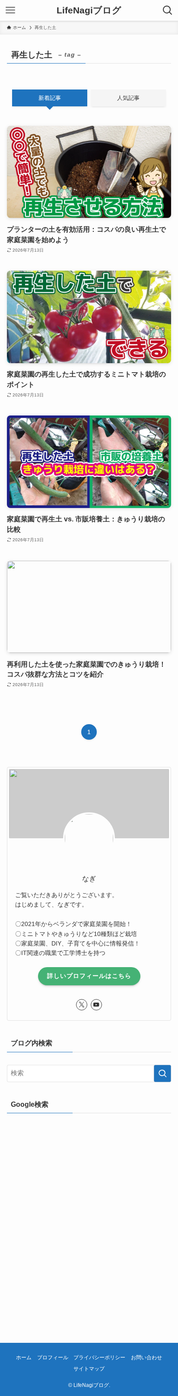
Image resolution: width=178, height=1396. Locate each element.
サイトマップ (89, 1369)
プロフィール (52, 1357)
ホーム (24, 1357)
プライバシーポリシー (99, 1357)
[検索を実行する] (162, 1073)
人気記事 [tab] (128, 98)
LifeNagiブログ (89, 10)
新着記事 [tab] (49, 98)
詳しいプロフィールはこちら (89, 975)
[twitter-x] (81, 1004)
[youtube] (96, 1004)
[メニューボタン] (10, 10)
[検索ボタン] (167, 10)
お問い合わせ (146, 1357)
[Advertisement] (89, 1215)
